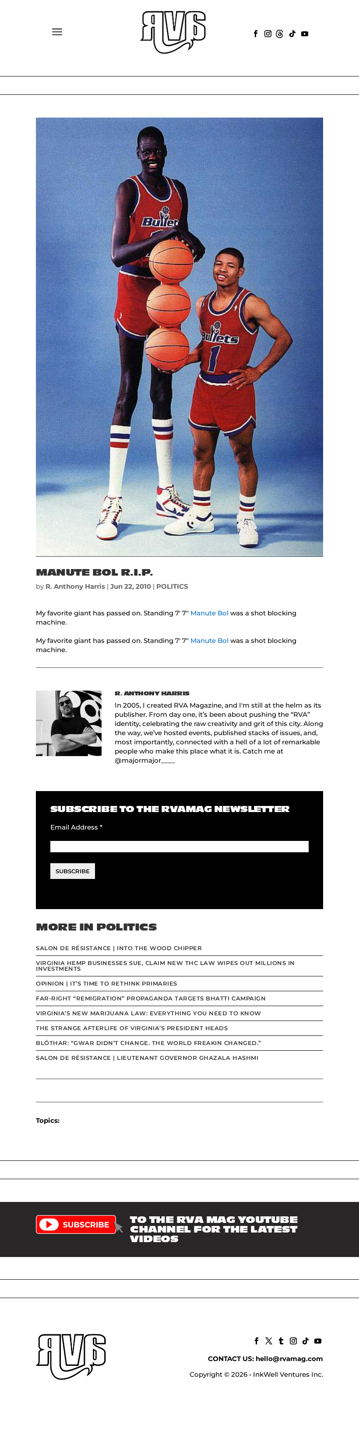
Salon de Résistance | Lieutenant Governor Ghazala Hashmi (147, 1057)
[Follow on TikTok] (291, 33)
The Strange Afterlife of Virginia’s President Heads (132, 1027)
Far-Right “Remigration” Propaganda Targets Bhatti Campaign (151, 998)
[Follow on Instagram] (267, 33)
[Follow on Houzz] (279, 33)
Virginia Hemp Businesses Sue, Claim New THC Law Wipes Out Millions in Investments (165, 965)
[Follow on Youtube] (304, 33)
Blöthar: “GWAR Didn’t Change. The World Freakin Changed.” (148, 1042)
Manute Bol (209, 613)
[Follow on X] (268, 1340)
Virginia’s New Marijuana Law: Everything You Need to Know (148, 1013)
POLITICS (172, 586)
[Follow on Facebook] (255, 33)
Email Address (76, 827)
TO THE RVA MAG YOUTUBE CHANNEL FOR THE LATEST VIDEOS (213, 1229)
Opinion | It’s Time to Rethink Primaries (106, 983)
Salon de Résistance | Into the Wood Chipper (119, 947)
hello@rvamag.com (289, 1358)
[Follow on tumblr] (280, 1340)
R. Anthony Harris (75, 586)
